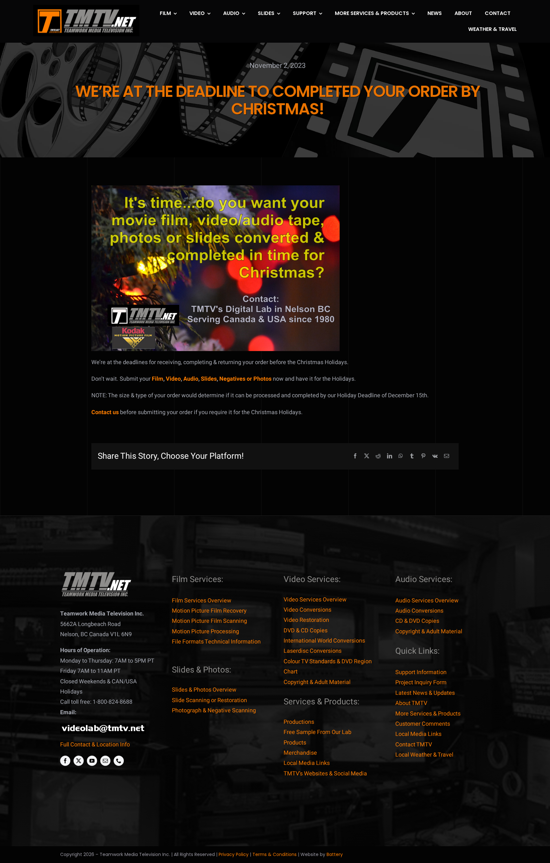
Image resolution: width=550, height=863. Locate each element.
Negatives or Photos (245, 379)
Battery (335, 854)
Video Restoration (306, 620)
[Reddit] (378, 456)
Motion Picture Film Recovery (209, 611)
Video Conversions (307, 610)
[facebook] (65, 761)
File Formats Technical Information (216, 641)
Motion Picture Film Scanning (209, 621)
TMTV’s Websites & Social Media (325, 773)
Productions (299, 722)
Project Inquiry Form (421, 682)
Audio (190, 379)
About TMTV (411, 703)
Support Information (421, 672)
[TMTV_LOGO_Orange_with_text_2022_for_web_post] (86, 7)
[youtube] (92, 761)
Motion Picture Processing (205, 631)
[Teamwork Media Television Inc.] (96, 573)
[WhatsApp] (400, 456)
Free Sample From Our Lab (317, 732)
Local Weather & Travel (424, 755)
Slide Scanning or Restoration (209, 700)
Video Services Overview (315, 599)
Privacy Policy (234, 854)
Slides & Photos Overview (204, 690)
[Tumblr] (412, 456)
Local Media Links (307, 763)
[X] (366, 456)
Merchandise (300, 753)
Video (173, 379)
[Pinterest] (423, 456)
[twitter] (79, 761)
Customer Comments (422, 724)
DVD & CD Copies (306, 630)
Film (157, 379)
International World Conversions (324, 640)
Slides (209, 379)
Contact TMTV (413, 744)
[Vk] (435, 456)
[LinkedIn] (389, 456)
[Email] (446, 456)
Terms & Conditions (274, 854)
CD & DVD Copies (417, 621)
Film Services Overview (201, 600)
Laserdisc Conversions (313, 651)
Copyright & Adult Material (317, 682)
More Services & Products (428, 713)
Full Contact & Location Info (95, 744)
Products (295, 742)
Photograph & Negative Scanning (214, 710)
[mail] (105, 761)
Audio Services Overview (427, 600)
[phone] (119, 761)
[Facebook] (355, 456)
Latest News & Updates (425, 693)
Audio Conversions (419, 611)
